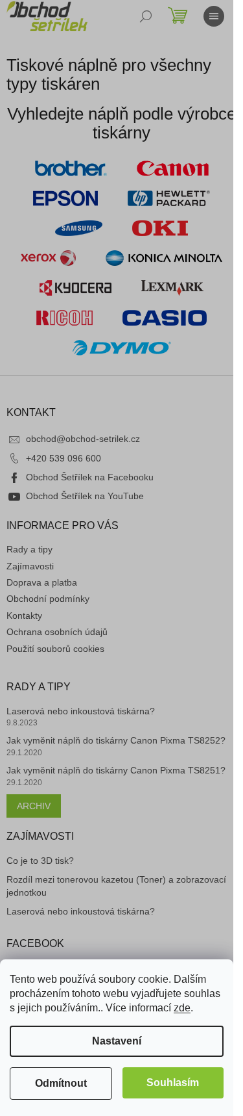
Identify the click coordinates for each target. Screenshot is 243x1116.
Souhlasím (172, 1082)
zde (182, 1007)
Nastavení (116, 1040)
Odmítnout (61, 1083)
